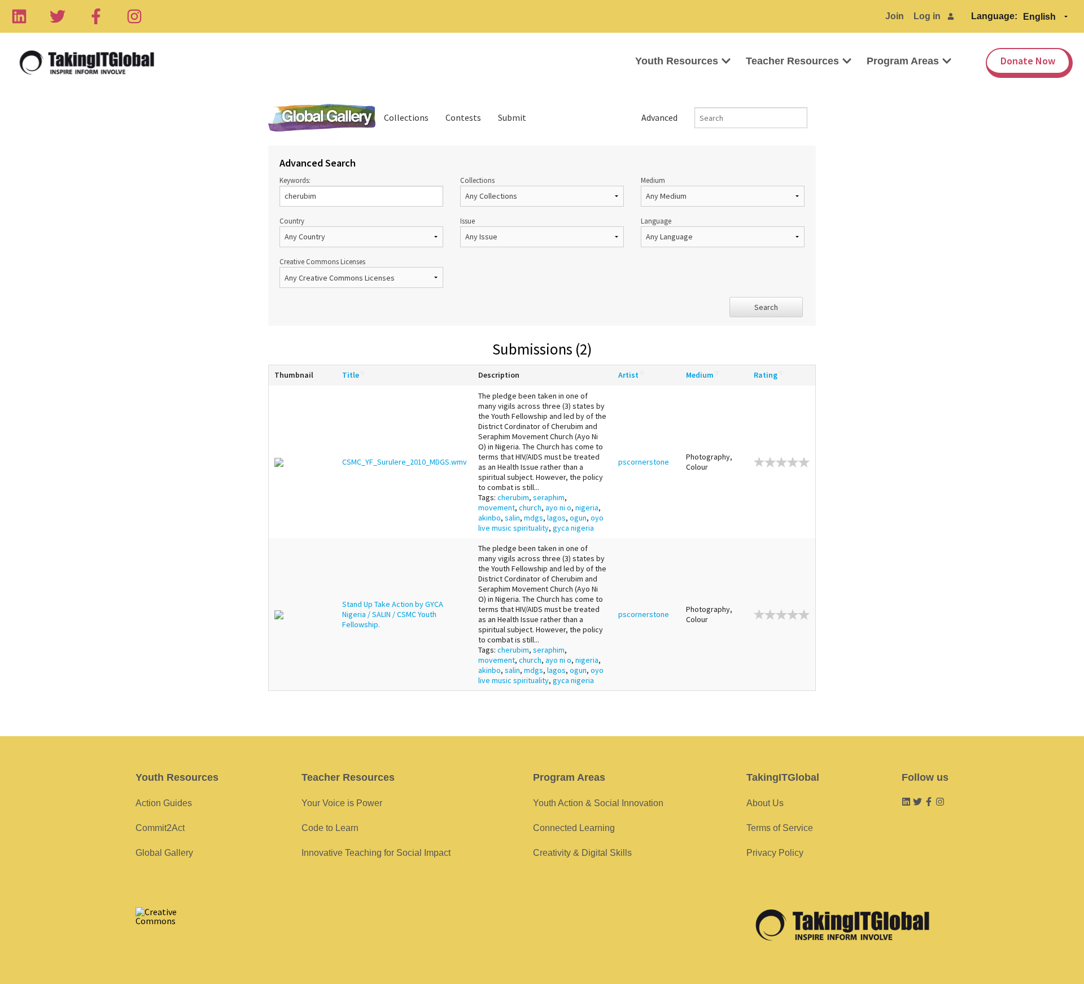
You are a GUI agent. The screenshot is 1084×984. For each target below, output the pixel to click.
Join (894, 16)
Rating (765, 375)
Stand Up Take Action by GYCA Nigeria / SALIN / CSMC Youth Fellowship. (392, 614)
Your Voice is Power (341, 803)
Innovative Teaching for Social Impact (376, 853)
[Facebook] (96, 16)
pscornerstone (643, 462)
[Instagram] (134, 16)
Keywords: (295, 180)
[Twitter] (57, 16)
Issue (467, 220)
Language (656, 220)
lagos (556, 518)
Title (350, 375)
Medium (653, 180)
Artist (628, 375)
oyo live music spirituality (541, 523)
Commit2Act (160, 828)
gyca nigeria (573, 528)
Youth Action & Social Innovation (598, 803)
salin (512, 518)
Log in (927, 16)
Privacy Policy (774, 853)
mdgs (533, 518)
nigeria (586, 507)
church (530, 507)
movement (496, 507)
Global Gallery (321, 118)
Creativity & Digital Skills (582, 853)
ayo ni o (558, 507)
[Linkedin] (19, 16)
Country (291, 220)
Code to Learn (330, 828)
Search (766, 307)
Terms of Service (779, 828)
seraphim (549, 497)
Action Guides (164, 803)
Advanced (659, 117)
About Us (765, 803)
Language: (994, 16)
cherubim (513, 497)
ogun (578, 518)
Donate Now (1027, 60)
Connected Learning (574, 828)
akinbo (489, 518)
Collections (406, 117)
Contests (463, 117)
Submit (512, 117)
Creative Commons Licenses (322, 261)
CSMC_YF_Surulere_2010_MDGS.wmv (404, 462)
